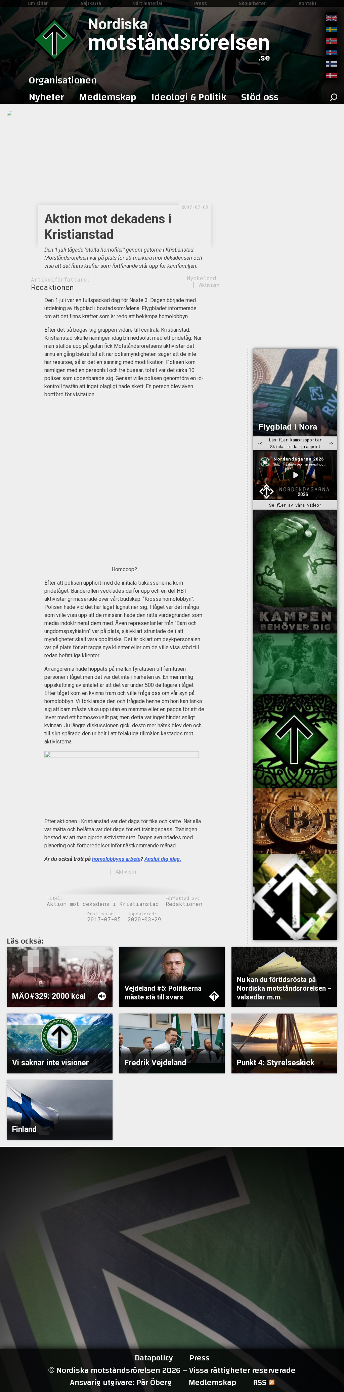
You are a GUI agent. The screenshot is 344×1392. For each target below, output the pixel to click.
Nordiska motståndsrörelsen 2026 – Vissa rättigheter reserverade (172, 1370)
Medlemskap (212, 1383)
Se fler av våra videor (295, 505)
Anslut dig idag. (162, 859)
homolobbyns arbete (116, 859)
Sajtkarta (91, 3)
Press (200, 3)
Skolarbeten (253, 3)
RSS (259, 1383)
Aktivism (209, 285)
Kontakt (307, 3)
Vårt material (147, 3)
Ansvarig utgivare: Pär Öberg (121, 1383)
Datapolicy (154, 1358)
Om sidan (38, 3)
